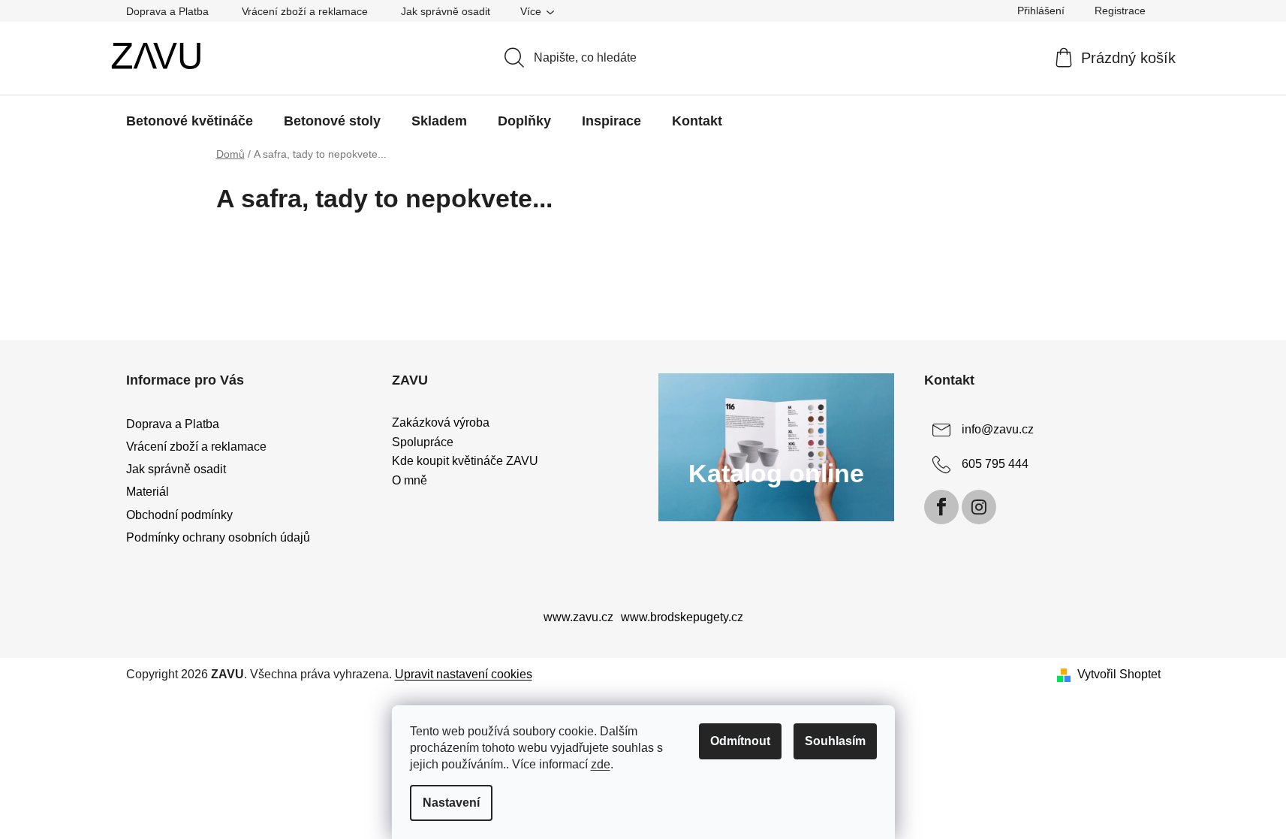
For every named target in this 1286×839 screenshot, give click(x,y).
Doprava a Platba (167, 11)
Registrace (1120, 11)
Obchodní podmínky (179, 515)
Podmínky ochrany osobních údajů (218, 537)
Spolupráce (422, 442)
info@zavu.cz (998, 429)
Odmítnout (740, 741)
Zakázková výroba (440, 422)
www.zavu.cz (578, 617)
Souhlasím (835, 741)
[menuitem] (189, 120)
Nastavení (451, 802)
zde (600, 764)
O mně (409, 480)
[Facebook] (941, 507)
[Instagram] (979, 507)
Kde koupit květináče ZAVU (465, 460)
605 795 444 (995, 463)
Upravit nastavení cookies (463, 674)
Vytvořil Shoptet (1119, 674)
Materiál (147, 491)
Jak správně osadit (445, 11)
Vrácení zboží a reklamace (305, 11)
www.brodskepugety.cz (682, 617)
